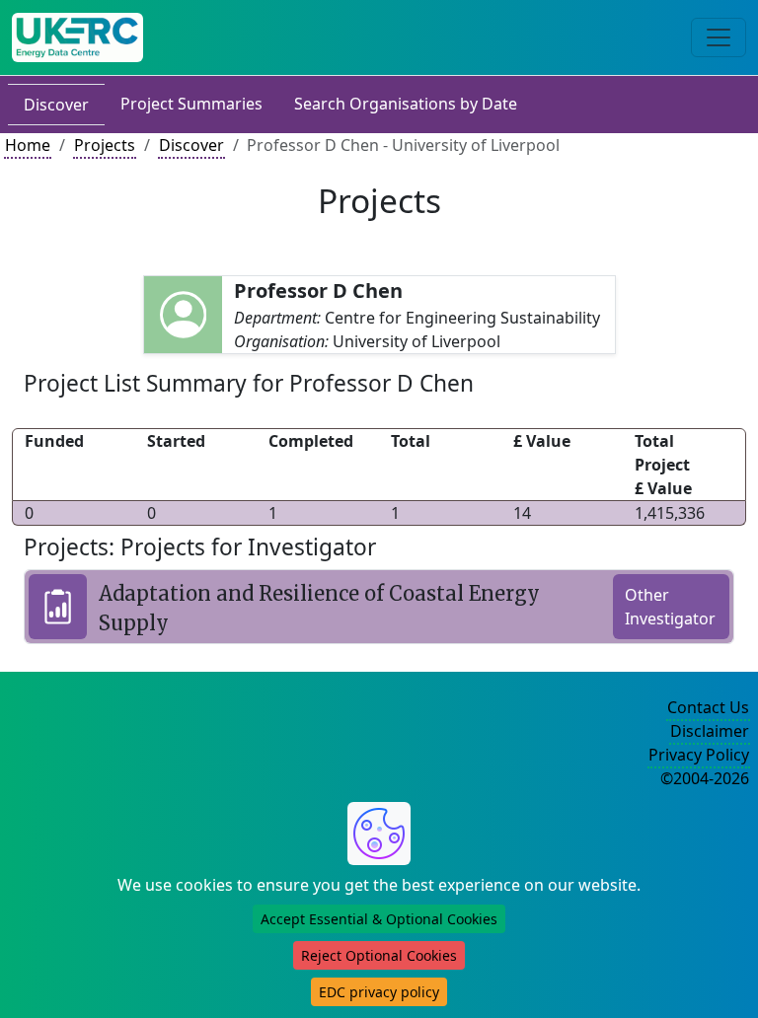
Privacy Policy (698, 754)
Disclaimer (709, 731)
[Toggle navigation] (718, 37)
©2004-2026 (704, 778)
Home (27, 145)
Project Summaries (191, 103)
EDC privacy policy (379, 991)
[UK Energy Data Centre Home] (77, 37)
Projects (104, 145)
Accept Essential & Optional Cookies (379, 918)
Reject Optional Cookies (379, 955)
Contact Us (708, 707)
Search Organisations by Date (405, 103)
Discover (56, 104)
